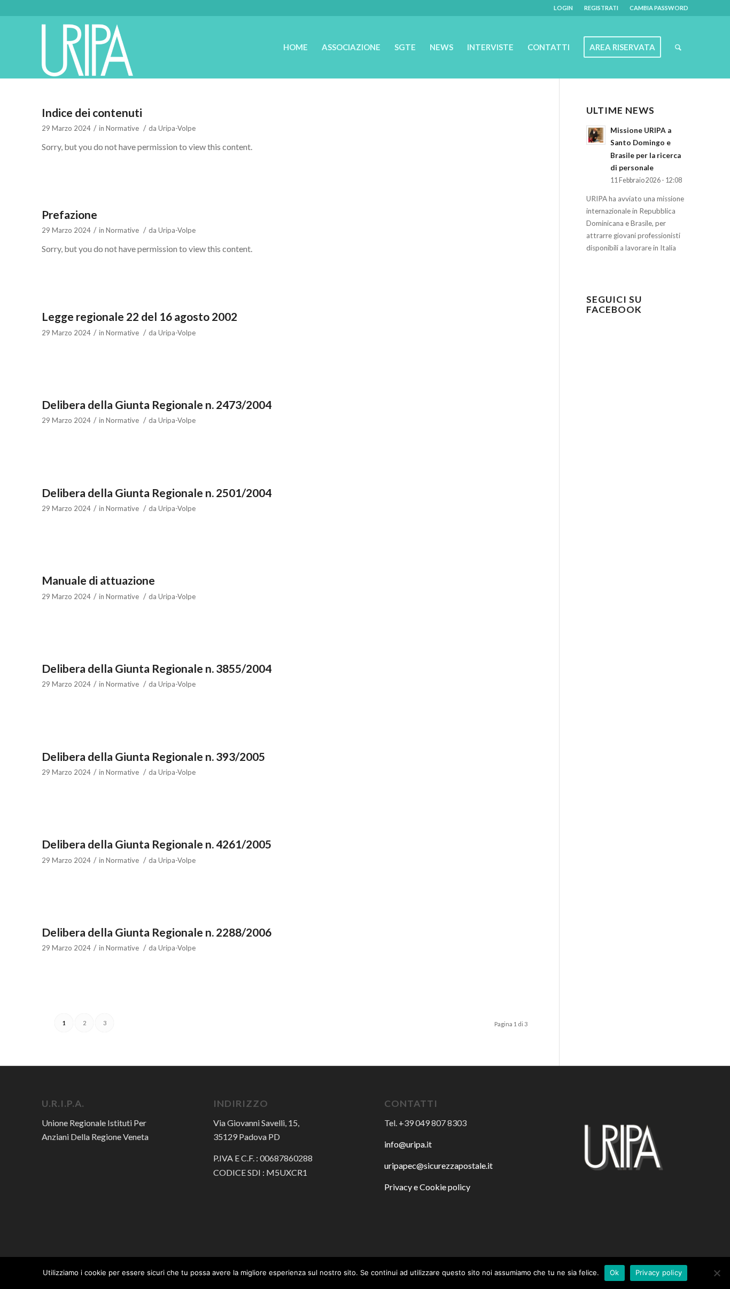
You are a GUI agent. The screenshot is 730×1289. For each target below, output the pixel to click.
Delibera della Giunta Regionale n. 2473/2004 (156, 404)
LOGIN (563, 7)
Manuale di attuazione (98, 580)
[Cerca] (678, 46)
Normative (122, 128)
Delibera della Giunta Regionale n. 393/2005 (153, 756)
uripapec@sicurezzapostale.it (438, 1165)
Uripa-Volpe (177, 128)
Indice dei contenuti (92, 112)
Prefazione (69, 214)
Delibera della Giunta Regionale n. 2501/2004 (156, 492)
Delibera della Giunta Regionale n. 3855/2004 (156, 668)
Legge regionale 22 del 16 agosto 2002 (139, 316)
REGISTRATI (601, 7)
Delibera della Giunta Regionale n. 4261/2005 (156, 844)
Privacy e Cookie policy (427, 1187)
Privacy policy (658, 1272)
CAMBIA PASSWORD (659, 7)
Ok (614, 1272)
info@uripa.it (408, 1144)
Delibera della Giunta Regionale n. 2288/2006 (156, 932)
